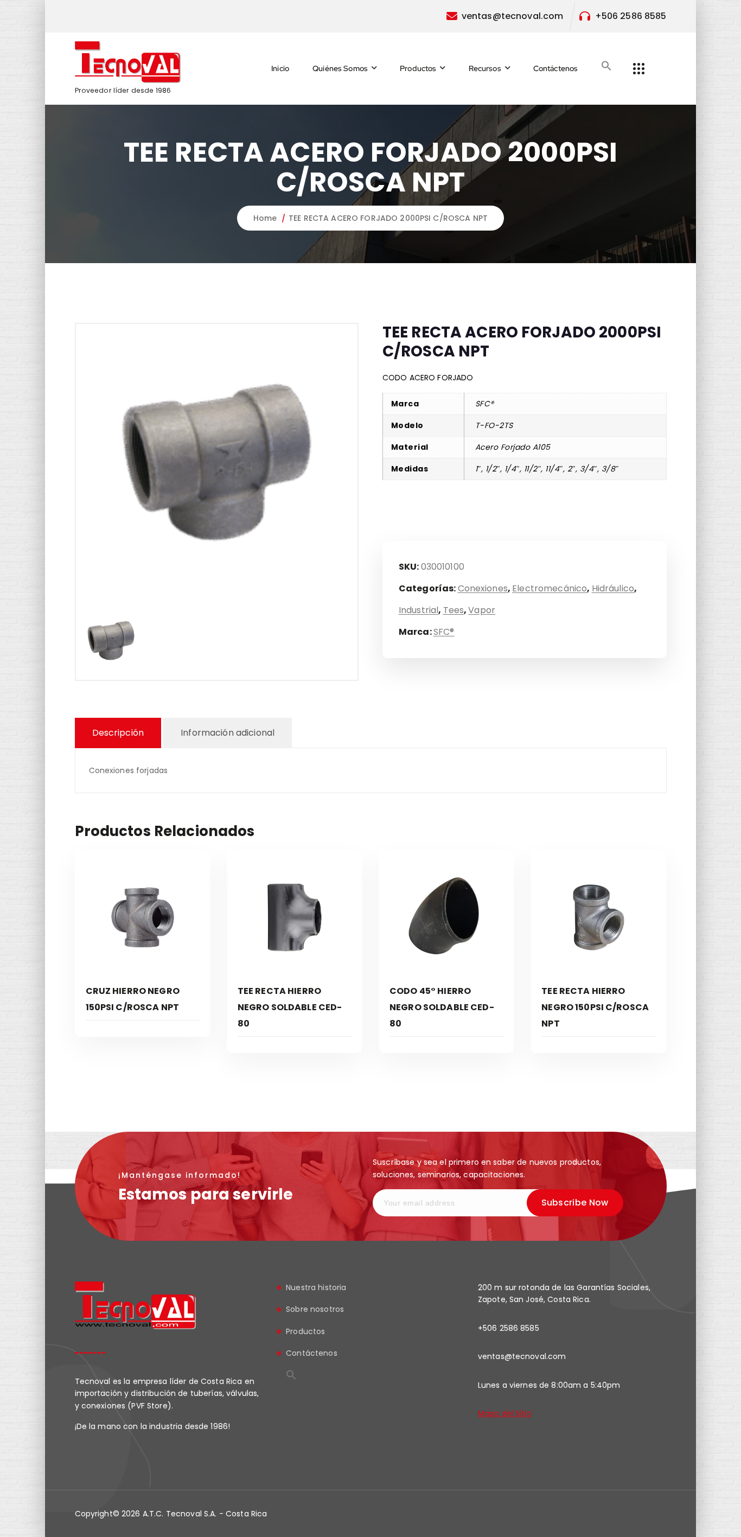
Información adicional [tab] (227, 732)
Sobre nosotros (315, 1309)
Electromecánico (549, 588)
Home (265, 218)
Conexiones (483, 588)
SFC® (444, 632)
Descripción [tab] (118, 732)
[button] (606, 65)
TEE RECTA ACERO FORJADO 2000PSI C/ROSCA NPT (388, 218)
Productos (418, 68)
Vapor (481, 610)
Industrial (418, 610)
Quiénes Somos (340, 68)
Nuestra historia (316, 1287)
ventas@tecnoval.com (513, 16)
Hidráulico (613, 588)
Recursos (485, 68)
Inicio (280, 68)
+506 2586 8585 (631, 16)
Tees (453, 610)
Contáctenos (555, 68)
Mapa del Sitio (505, 1413)
